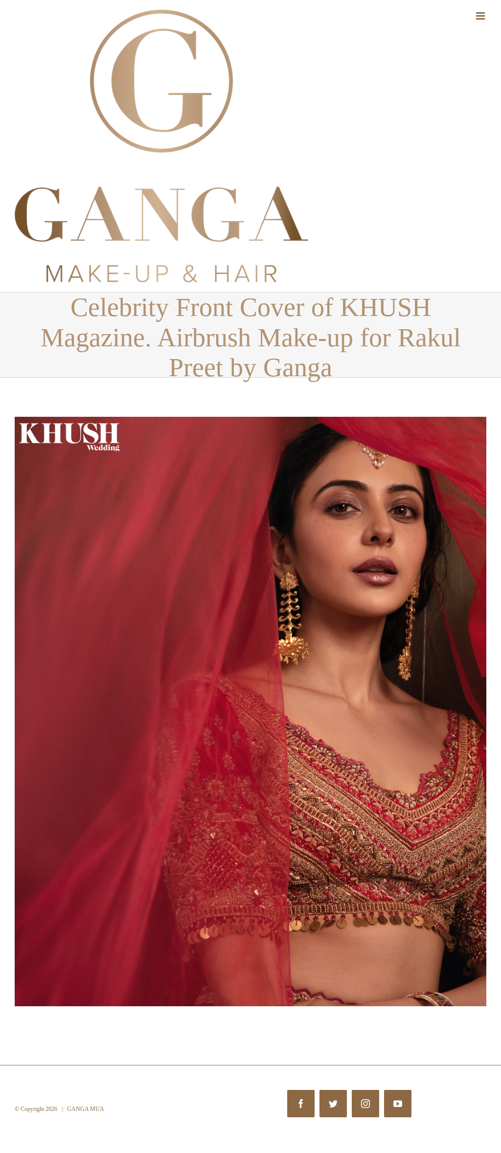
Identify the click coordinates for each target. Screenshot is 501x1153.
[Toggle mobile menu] (481, 16)
